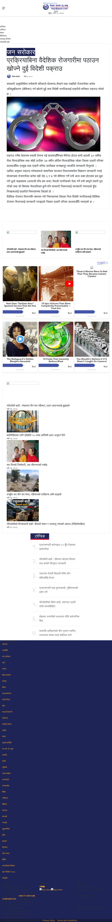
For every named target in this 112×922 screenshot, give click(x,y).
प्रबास (4, 681)
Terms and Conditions (67, 920)
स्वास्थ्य (4, 810)
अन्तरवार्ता (5, 779)
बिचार (4, 687)
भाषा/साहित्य (6, 773)
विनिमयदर (3, 36)
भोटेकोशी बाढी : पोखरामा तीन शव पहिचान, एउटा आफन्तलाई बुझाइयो (38, 405)
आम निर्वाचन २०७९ (8, 872)
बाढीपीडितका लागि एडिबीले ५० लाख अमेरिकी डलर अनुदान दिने (36, 435)
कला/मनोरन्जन (7, 712)
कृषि (3, 835)
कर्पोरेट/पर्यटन (7, 724)
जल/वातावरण (6, 693)
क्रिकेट (4, 847)
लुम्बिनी (4, 767)
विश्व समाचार (6, 675)
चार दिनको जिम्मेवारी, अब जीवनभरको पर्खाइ (27, 464)
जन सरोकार (21, 52)
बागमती (4, 816)
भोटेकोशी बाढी (4, 42)
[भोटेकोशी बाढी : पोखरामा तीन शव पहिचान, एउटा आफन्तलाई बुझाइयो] (22, 233)
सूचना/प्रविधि (7, 742)
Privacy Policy (49, 920)
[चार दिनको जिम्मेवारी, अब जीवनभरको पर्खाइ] (56, 247)
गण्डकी (4, 822)
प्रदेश (4, 730)
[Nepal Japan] (56, 6)
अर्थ (3, 662)
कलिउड (5, 718)
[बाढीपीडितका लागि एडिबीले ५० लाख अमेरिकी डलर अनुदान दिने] (23, 432)
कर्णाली (4, 755)
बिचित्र (4, 804)
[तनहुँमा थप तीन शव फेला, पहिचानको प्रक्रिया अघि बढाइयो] (90, 233)
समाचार (4, 644)
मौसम (2, 32)
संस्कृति (4, 878)
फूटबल (4, 841)
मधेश (4, 736)
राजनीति (5, 650)
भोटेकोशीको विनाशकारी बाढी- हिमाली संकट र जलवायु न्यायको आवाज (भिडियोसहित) (46, 523)
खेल (3, 705)
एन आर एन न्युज (7, 749)
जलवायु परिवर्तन (5, 39)
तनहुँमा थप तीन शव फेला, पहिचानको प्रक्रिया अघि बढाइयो (34, 494)
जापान (4, 669)
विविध (4, 859)
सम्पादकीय (5, 785)
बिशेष (4, 792)
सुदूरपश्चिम (6, 829)
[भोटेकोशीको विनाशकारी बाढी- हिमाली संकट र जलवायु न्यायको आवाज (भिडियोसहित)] (23, 520)
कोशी (4, 761)
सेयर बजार (5, 853)
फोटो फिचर (6, 699)
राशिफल (3, 29)
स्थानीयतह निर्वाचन (8, 865)
